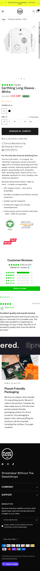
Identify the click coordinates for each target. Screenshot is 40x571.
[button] (7, 85)
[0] (36, 11)
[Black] (9, 111)
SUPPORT (7, 495)
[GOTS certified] (10, 225)
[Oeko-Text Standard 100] (26, 225)
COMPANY (7, 487)
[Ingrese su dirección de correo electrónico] (36, 520)
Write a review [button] (20, 288)
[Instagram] (9, 464)
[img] (5, 304)
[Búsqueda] (33, 11)
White (4, 111)
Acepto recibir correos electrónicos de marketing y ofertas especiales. (18, 526)
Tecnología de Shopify (9, 558)
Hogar (4, 19)
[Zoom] (34, 27)
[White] (4, 111)
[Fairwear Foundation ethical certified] (10, 241)
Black (9, 111)
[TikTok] (14, 464)
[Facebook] (4, 464)
